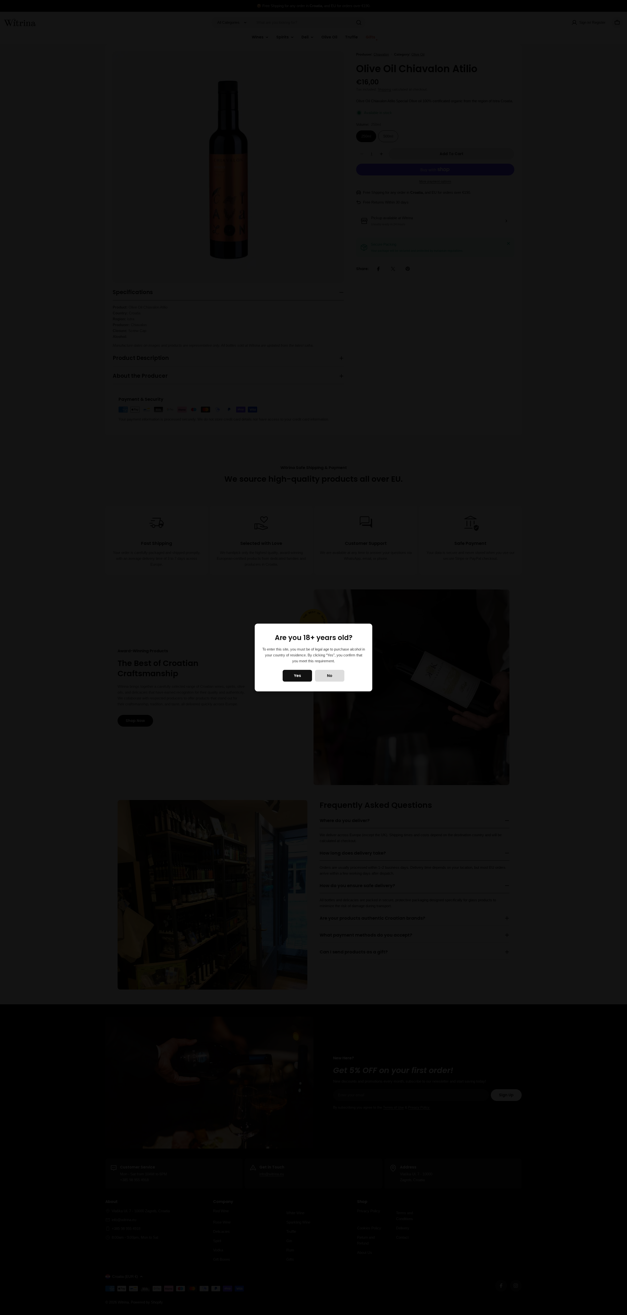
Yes (297, 675)
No (329, 675)
